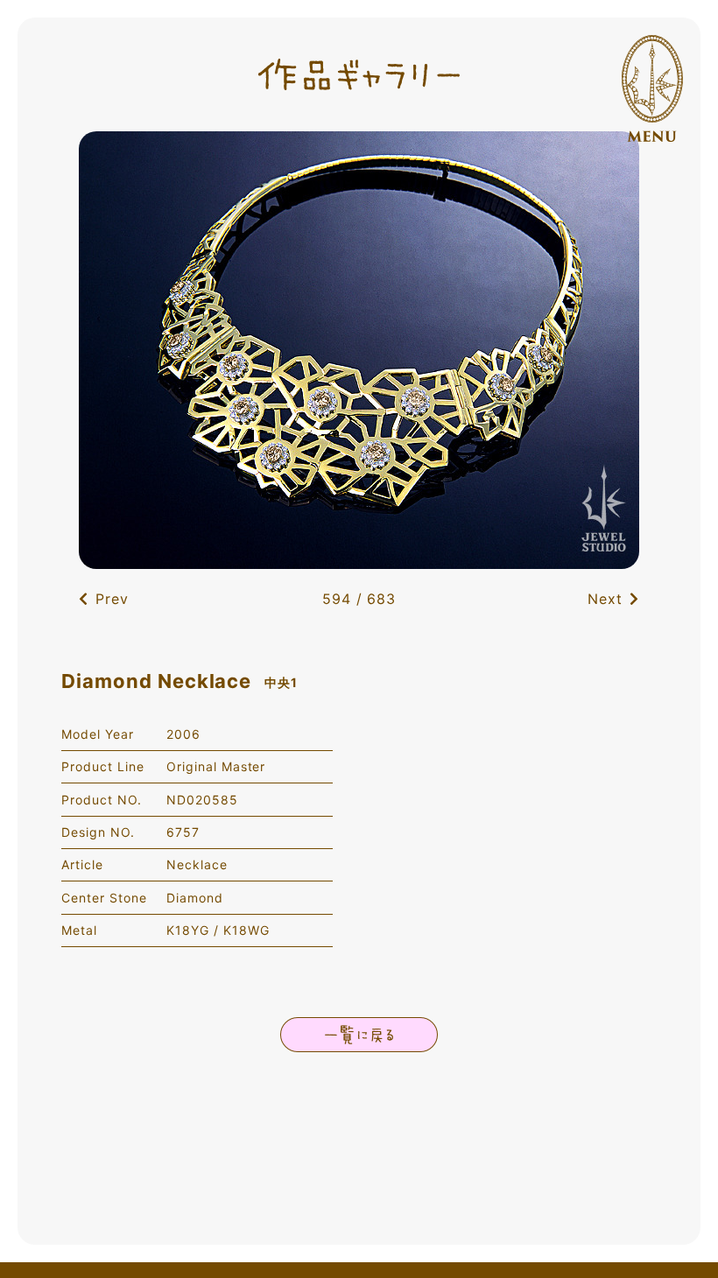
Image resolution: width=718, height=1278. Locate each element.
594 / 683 (359, 598)
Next (605, 598)
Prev (112, 598)
